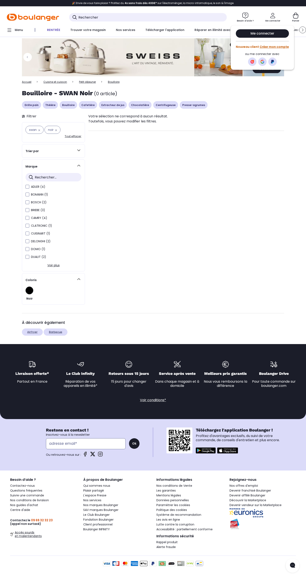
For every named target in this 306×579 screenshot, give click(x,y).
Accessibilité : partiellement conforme (184, 529)
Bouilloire (68, 105)
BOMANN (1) (39, 194)
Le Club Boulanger (96, 515)
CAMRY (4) (39, 218)
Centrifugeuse (166, 105)
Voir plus (53, 265)
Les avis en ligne (168, 519)
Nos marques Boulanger (100, 505)
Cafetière (88, 105)
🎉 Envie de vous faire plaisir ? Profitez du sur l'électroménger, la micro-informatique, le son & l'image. (153, 3)
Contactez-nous (22, 486)
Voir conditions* (153, 400)
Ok (134, 443)
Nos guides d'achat (24, 505)
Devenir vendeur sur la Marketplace (256, 505)
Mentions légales (168, 495)
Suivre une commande (27, 495)
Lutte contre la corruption (175, 524)
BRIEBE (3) (38, 210)
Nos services (92, 500)
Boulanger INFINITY (96, 529)
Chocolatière (140, 105)
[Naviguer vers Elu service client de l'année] (263, 524)
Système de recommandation (178, 515)
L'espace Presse (94, 495)
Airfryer (32, 332)
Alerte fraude (166, 547)
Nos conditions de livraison (29, 500)
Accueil (26, 82)
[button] (302, 30)
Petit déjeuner (87, 82)
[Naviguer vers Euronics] (263, 512)
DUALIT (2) (38, 257)
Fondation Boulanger (98, 519)
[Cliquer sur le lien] (153, 57)
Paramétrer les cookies (173, 505)
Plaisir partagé (93, 490)
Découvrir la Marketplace (248, 500)
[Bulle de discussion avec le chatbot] (292, 565)
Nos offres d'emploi (244, 486)
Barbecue (55, 332)
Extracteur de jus (112, 105)
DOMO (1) (38, 249)
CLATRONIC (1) (41, 226)
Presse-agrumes (193, 105)
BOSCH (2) (39, 202)
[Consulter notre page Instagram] (100, 455)
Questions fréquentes (26, 490)
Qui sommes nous (96, 486)
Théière (50, 105)
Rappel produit (167, 542)
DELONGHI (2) (41, 241)
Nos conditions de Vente (174, 486)
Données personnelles (172, 500)
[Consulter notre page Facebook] (85, 455)
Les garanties (166, 490)
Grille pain (31, 105)
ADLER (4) (38, 187)
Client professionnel (98, 524)
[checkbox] (27, 187)
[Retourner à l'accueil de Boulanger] (33, 17)
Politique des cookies (171, 510)
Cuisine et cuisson (55, 82)
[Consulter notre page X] (92, 455)
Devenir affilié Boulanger (247, 495)
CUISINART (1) (40, 233)
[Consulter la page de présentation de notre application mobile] (206, 450)
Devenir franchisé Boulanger (250, 490)
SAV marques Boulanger (100, 510)
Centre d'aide (20, 510)
